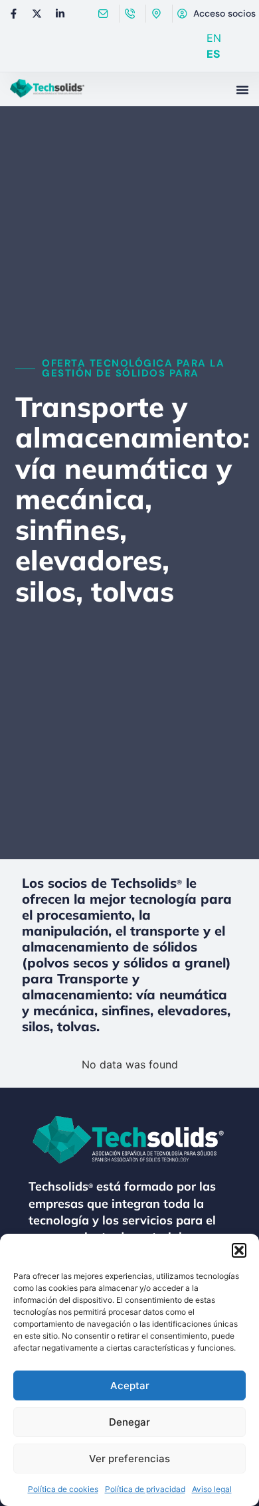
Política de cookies (63, 1489)
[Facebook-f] (13, 13)
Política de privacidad (145, 1489)
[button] (239, 1250)
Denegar (129, 1422)
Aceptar (129, 1385)
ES (213, 53)
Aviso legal (212, 1489)
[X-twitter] (36, 13)
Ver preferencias (129, 1458)
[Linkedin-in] (60, 13)
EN (214, 37)
